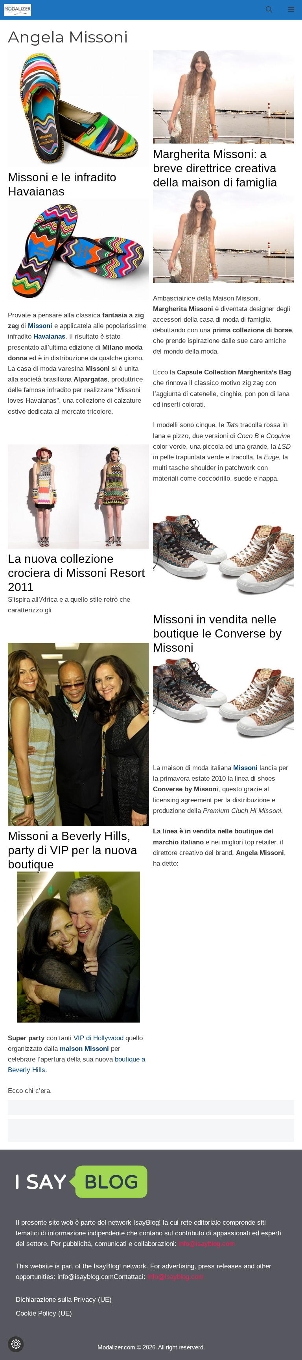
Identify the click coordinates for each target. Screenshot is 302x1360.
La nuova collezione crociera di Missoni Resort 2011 (76, 572)
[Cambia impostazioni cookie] (16, 1344)
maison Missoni (84, 1048)
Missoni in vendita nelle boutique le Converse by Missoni (217, 633)
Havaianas (49, 336)
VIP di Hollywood (98, 1038)
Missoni (245, 768)
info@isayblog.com (207, 1244)
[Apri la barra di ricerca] (269, 10)
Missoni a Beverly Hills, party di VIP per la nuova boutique (72, 850)
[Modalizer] (17, 10)
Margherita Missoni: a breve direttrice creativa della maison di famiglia (215, 168)
